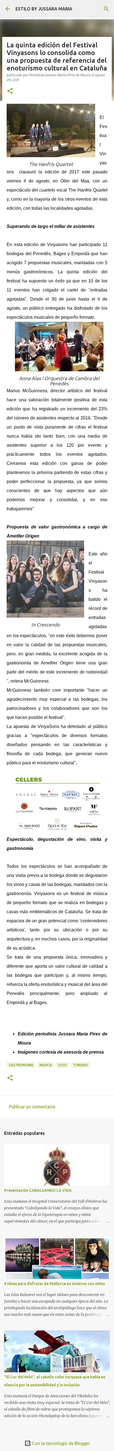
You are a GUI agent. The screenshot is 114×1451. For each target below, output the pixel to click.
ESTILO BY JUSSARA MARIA (43, 8)
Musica (46, 1065)
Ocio (62, 1065)
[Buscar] (106, 8)
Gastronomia (21, 1065)
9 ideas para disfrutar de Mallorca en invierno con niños (54, 1283)
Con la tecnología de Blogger (60, 1443)
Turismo (80, 1065)
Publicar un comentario (32, 1106)
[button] (10, 91)
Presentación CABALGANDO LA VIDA (38, 1190)
